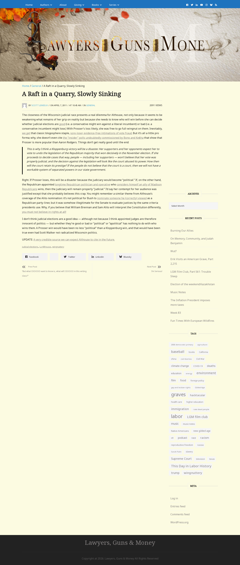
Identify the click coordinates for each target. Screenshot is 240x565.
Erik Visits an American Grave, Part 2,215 (191, 261)
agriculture (202, 344)
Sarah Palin (176, 451)
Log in (174, 498)
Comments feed (180, 514)
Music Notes (178, 292)
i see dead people (201, 409)
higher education (194, 402)
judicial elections (30, 246)
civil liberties (186, 359)
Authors (44, 4)
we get (26, 133)
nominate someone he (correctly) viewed (122, 198)
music (175, 424)
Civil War (200, 359)
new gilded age (201, 430)
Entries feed (177, 506)
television (200, 459)
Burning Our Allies (181, 230)
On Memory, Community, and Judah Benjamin (191, 241)
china (173, 359)
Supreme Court (181, 459)
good (62, 124)
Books (95, 4)
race (194, 437)
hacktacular (197, 395)
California (203, 352)
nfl (172, 438)
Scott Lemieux (40, 105)
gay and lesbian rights (181, 387)
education (176, 373)
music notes (189, 423)
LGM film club (197, 417)
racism (204, 438)
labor (177, 416)
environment (206, 373)
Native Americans (180, 430)
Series (112, 4)
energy (189, 373)
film (173, 380)
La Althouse (45, 246)
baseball (177, 351)
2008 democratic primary (182, 345)
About (63, 4)
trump (175, 473)
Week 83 (175, 313)
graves (178, 394)
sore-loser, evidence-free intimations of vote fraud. (101, 133)
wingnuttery (58, 246)
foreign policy (197, 380)
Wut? (173, 251)
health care (176, 402)
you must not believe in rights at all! (44, 212)
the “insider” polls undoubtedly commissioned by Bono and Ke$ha (103, 137)
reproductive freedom (182, 444)
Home (29, 4)
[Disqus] (92, 320)
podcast (182, 438)
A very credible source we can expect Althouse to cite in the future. (74, 239)
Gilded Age (200, 387)
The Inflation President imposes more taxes (190, 302)
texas (212, 459)
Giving (77, 4)
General (36, 86)
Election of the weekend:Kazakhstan (192, 284)
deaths (211, 366)
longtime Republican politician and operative (82, 184)
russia (200, 444)
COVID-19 (198, 366)
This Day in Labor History (191, 466)
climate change (180, 366)
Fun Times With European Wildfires (192, 321)
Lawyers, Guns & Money (120, 542)
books (192, 352)
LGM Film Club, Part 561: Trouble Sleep (190, 274)
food (183, 380)
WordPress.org (179, 522)
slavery (189, 451)
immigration (180, 409)
